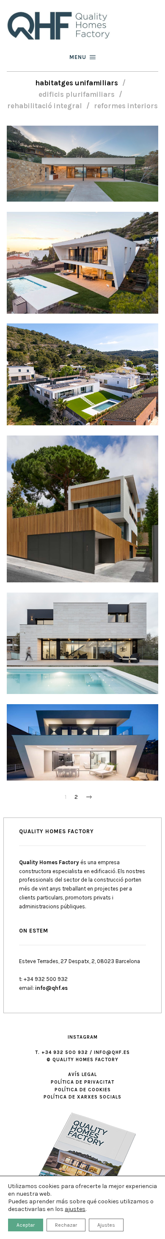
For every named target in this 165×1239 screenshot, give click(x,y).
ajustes (75, 1209)
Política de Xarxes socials (82, 1097)
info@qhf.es (51, 988)
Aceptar (25, 1225)
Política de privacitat (82, 1082)
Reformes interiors (126, 106)
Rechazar (66, 1225)
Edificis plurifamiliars (76, 94)
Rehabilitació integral (44, 106)
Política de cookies (83, 1090)
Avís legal (82, 1074)
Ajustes (106, 1225)
